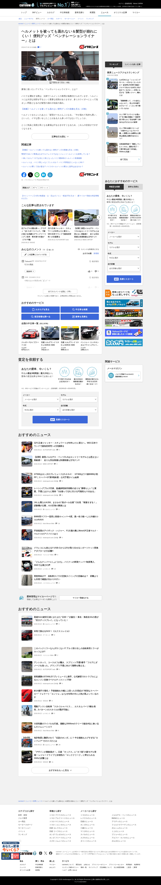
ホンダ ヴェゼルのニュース (60, 834)
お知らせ (87, 864)
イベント (21, 831)
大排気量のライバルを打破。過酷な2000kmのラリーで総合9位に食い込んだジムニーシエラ (66, 725)
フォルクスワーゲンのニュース (124, 825)
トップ (24, 12)
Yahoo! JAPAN (138, 3)
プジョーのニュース (120, 834)
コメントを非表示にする (90, 249)
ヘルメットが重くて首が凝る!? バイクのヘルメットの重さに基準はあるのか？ (52, 166)
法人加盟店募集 (119, 867)
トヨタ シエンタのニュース (60, 825)
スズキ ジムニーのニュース (60, 841)
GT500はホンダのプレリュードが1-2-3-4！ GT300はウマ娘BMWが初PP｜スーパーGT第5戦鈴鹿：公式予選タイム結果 (66, 475)
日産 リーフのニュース (58, 831)
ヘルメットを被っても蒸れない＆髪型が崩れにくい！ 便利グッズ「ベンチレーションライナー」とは (59, 36)
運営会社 (79, 864)
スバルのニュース (87, 834)
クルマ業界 (22, 818)
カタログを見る (42, 309)
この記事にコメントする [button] (37, 255)
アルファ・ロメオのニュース (123, 838)
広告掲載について (106, 867)
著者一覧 (84, 867)
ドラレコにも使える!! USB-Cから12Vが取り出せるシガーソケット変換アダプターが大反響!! (66, 549)
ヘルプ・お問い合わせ (69, 870)
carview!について (68, 864)
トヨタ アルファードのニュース (62, 818)
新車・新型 (22, 815)
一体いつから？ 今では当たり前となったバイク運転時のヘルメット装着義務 (51, 158)
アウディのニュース (120, 821)
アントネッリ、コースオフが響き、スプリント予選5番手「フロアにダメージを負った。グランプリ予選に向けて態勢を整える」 (65, 664)
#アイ (35, 188)
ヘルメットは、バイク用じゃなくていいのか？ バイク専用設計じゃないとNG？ (52, 162)
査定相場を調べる (42, 317)
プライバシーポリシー (99, 864)
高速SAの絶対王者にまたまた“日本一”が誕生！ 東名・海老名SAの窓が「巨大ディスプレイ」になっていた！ (66, 618)
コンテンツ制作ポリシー (70, 867)
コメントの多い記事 (132, 64)
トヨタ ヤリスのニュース (59, 821)
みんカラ (52, 867)
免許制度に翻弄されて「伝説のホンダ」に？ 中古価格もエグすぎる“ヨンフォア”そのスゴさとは (66, 739)
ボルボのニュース (119, 841)
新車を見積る (81, 317)
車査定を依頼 (114, 187)
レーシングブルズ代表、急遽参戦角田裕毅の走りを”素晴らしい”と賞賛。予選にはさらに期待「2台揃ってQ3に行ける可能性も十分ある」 (65, 490)
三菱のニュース (86, 828)
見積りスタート (63, 419)
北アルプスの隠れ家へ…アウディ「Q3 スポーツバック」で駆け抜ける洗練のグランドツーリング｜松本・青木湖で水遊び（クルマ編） (33, 234)
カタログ (50, 12)
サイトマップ (93, 867)
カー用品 (21, 821)
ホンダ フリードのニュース (60, 838)
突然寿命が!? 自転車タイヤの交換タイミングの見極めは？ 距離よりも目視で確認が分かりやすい (66, 577)
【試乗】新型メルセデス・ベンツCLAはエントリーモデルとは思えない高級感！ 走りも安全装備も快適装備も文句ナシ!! (86, 232)
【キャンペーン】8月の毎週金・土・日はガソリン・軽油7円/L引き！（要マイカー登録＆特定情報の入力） (60, 197)
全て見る (124, 159)
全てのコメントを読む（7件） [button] (60, 291)
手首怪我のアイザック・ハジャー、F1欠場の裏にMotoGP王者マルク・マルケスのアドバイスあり (66, 532)
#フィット (45, 188)
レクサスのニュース (88, 818)
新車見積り (79, 12)
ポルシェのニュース (120, 828)
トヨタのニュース (87, 815)
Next (99, 217)
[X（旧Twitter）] (46, 853)
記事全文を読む (59, 136)
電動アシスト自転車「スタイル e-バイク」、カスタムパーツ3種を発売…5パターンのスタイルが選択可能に (65, 708)
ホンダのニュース (87, 825)
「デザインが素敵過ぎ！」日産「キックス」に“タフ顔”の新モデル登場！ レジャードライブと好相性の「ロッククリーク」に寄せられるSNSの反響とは (65, 755)
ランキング (113, 64)
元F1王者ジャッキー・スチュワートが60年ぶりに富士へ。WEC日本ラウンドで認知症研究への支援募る (59, 232)
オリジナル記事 (120, 12)
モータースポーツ (25, 825)
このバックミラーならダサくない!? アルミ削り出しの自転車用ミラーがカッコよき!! (66, 650)
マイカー (136, 12)
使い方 (51, 250)
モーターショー (24, 828)
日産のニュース (86, 821)
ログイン (122, 3)
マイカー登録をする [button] (81, 598)
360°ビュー (37, 12)
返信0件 (29, 271)
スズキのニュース (87, 838)
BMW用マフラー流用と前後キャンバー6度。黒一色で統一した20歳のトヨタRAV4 (66, 518)
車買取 (92, 12)
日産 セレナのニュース (58, 828)
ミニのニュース (118, 831)
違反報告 (95, 261)
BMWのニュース (118, 818)
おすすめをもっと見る (59, 770)
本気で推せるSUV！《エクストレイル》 (52, 631)
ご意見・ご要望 (131, 867)
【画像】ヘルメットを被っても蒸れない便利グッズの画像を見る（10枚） (54, 109)
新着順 (96, 253)
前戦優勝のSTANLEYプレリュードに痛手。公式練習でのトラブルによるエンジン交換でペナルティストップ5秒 (66, 678)
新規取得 (128, 3)
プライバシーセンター (116, 864)
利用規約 (129, 864)
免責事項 (137, 864)
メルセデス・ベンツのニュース (124, 815)
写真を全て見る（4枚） (61, 82)
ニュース (104, 12)
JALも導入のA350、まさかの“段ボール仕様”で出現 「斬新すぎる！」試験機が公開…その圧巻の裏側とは (66, 504)
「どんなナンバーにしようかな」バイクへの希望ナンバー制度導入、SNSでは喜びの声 (65, 563)
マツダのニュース (87, 831)
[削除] (19, 841)
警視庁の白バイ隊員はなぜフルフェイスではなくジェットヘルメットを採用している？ (55, 154)
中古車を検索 (81, 309)
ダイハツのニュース (88, 841)
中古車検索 (64, 12)
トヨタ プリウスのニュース (60, 815)
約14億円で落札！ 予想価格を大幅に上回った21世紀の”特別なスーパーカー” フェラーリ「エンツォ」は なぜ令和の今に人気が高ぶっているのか (66, 694)
